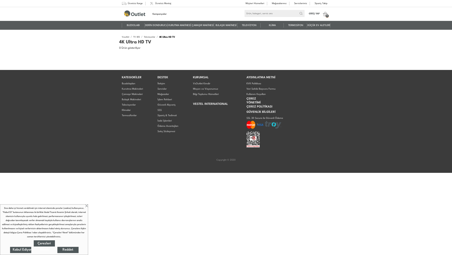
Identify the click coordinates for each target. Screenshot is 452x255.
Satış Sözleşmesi (166, 131)
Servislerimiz (300, 3)
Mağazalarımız (279, 3)
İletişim (161, 83)
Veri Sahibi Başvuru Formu (261, 89)
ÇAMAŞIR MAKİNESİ (203, 25)
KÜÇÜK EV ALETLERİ (319, 25)
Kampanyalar (160, 14)
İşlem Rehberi (164, 99)
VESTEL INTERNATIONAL (210, 104)
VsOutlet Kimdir (201, 83)
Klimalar (126, 110)
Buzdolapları (128, 83)
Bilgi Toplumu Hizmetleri (206, 94)
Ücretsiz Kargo (135, 3)
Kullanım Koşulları (256, 94)
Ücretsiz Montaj (163, 3)
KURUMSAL (201, 77)
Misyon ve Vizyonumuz (205, 89)
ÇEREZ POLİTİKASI (259, 106)
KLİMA (272, 25)
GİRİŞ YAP (314, 14)
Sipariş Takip (321, 3)
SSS (159, 110)
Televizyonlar (129, 105)
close (86, 206)
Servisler (162, 89)
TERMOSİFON (295, 25)
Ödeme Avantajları (167, 126)
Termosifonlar (129, 115)
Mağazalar (163, 94)
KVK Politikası (253, 83)
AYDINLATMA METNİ (260, 77)
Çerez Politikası (24, 233)
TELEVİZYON (249, 25)
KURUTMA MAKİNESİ (179, 25)
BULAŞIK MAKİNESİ (226, 25)
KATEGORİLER (132, 77)
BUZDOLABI (133, 25)
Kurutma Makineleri (132, 89)
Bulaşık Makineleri (131, 99)
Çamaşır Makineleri (132, 94)
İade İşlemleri (164, 121)
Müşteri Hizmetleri (255, 3)
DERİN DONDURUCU (156, 25)
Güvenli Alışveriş (166, 105)
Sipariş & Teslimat (167, 115)
